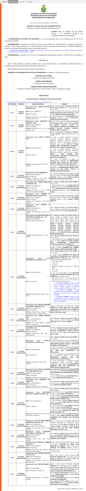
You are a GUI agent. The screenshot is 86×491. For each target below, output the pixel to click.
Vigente (22, 2)
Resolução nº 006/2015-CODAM (20, 50)
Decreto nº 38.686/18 (63, 296)
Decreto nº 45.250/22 (66, 289)
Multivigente (13, 2)
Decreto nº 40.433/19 (63, 283)
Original (29, 2)
